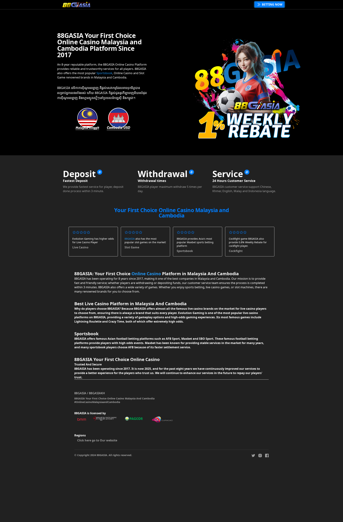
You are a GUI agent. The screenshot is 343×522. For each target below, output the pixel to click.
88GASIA (130, 238)
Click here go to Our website (97, 440)
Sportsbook (104, 73)
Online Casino (146, 273)
